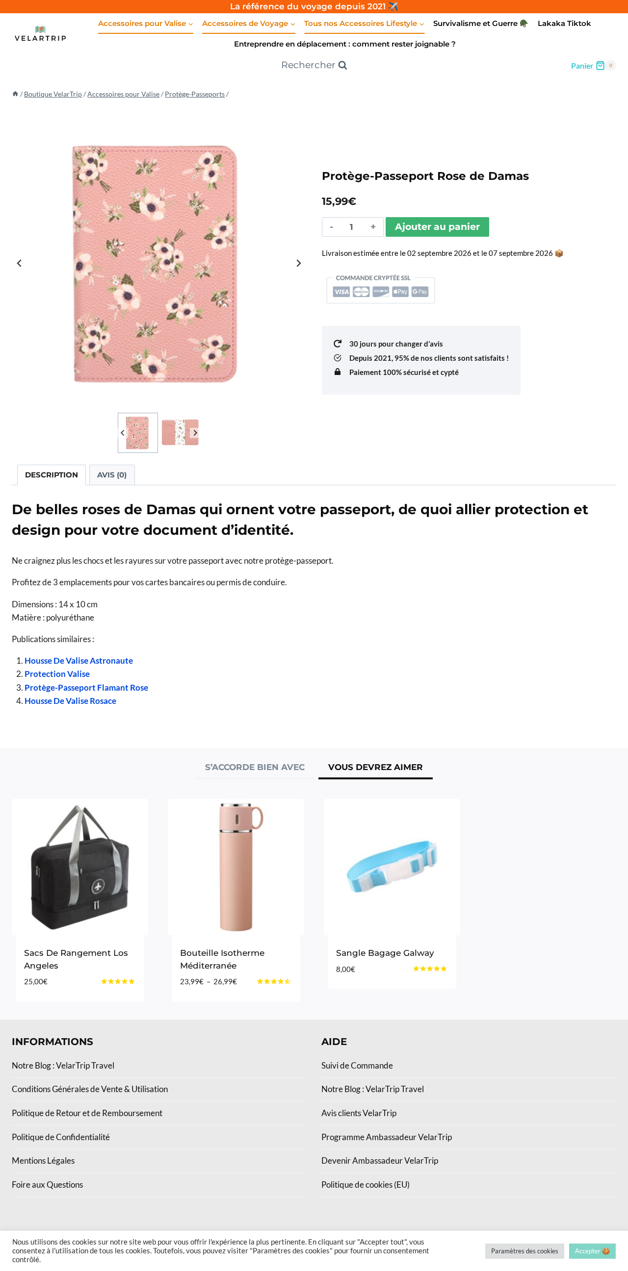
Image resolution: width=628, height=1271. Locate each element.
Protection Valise (57, 674)
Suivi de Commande (357, 1065)
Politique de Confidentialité (61, 1137)
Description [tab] (51, 474)
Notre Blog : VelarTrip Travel (63, 1065)
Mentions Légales (43, 1160)
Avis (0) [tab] (112, 474)
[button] (138, 433)
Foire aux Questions (47, 1184)
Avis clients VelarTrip (358, 1113)
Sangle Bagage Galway (385, 953)
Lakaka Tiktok (564, 23)
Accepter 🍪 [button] (592, 1251)
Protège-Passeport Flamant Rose (86, 687)
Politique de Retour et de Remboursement (87, 1113)
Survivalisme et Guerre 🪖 (481, 23)
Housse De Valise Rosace (70, 701)
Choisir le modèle (376, 998)
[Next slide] (298, 263)
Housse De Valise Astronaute (79, 660)
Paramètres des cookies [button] (524, 1251)
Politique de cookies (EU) (365, 1184)
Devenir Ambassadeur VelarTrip (379, 1160)
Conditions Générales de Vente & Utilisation (90, 1089)
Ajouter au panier (437, 226)
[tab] (254, 768)
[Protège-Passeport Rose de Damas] (159, 263)
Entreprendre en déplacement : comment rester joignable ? (345, 44)
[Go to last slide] (19, 263)
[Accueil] (15, 94)
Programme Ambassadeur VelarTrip (386, 1137)
